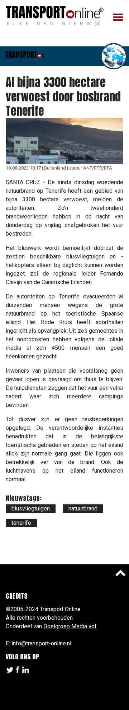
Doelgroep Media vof (70, 626)
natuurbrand (82, 508)
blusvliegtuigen (30, 508)
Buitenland (55, 168)
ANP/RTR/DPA (97, 168)
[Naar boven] (120, 572)
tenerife (21, 522)
